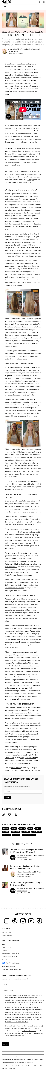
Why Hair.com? (6, 932)
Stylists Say (15, 831)
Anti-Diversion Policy (38, 1066)
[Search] (39, 2)
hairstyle (28, 125)
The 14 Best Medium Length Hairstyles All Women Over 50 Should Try (26, 850)
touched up (31, 501)
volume (7, 77)
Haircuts (22, 828)
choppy (38, 204)
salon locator (16, 768)
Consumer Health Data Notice (11, 969)
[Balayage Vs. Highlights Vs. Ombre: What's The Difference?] (5, 868)
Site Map (4, 1068)
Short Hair (26, 831)
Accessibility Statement (9, 957)
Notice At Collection (8, 966)
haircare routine (11, 567)
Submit (7, 797)
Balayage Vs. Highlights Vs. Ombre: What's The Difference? (25, 867)
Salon (30, 828)
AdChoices (19, 1062)
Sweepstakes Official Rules (10, 954)
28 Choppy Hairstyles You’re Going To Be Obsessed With (26, 884)
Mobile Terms (22, 1007)
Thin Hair (5, 828)
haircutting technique (22, 75)
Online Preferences (8, 960)
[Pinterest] (15, 921)
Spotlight (7, 928)
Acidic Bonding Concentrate (22, 564)
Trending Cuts (37, 831)
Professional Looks (29, 835)
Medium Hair (6, 835)
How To (38, 828)
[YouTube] (31, 921)
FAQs (3, 944)
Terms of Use (22, 1028)
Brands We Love (7, 935)
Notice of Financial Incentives (18, 1022)
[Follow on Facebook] (7, 921)
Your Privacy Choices (12, 963)
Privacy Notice (36, 1033)
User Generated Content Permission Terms (20, 1066)
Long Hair (5, 831)
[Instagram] (23, 921)
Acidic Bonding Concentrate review (18, 575)
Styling (14, 828)
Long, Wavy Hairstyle (28, 757)
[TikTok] (39, 921)
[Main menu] (43, 2)
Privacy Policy (6, 947)
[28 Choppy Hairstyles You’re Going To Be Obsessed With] (5, 885)
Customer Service (10, 940)
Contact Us (5, 950)
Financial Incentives (17, 1035)
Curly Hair (16, 835)
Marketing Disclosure (29, 1031)
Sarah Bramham (21, 83)
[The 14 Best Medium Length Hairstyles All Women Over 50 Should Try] (5, 851)
